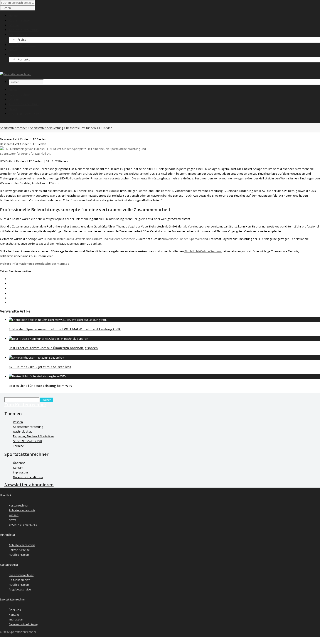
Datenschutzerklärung (28, 477)
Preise (21, 39)
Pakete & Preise (19, 550)
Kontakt (23, 59)
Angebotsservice (20, 589)
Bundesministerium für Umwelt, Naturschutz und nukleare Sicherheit (89, 239)
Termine (18, 446)
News (13, 109)
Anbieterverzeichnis (24, 104)
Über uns (19, 463)
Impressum (20, 472)
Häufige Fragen (19, 555)
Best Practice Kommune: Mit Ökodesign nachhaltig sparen (53, 348)
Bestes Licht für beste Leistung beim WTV (40, 386)
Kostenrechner (20, 94)
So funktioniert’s (19, 580)
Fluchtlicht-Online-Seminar (203, 251)
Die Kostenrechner (21, 575)
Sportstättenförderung (28, 427)
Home (13, 90)
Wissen (14, 99)
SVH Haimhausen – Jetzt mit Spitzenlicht (40, 367)
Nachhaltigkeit (22, 431)
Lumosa (103, 178)
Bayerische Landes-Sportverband (185, 239)
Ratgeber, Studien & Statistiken (33, 436)
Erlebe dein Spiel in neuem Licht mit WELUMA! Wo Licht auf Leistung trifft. (65, 329)
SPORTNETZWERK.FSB (25, 114)
